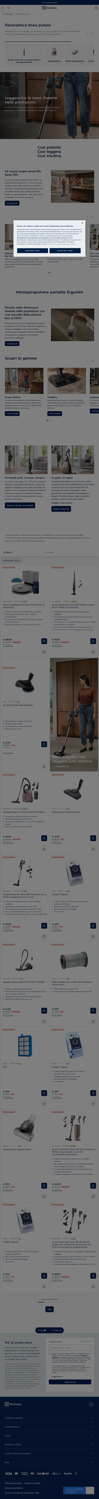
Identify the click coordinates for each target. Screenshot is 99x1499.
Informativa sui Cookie (54, 244)
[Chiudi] (82, 223)
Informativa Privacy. (69, 244)
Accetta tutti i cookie (65, 251)
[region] (49, 238)
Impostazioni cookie (32, 251)
